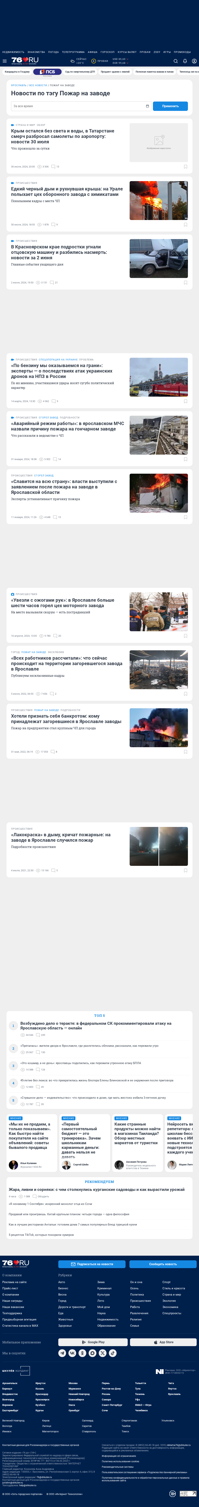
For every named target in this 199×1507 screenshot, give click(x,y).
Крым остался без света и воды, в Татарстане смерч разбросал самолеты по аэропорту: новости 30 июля (62, 136)
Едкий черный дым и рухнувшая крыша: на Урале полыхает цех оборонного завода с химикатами (67, 191)
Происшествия (140, 1301)
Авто (61, 1282)
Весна (62, 1294)
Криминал (104, 1288)
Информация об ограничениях (119, 1456)
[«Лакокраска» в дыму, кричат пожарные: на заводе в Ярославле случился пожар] (159, 846)
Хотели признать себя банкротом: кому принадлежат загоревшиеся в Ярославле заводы (66, 718)
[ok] (82, 1353)
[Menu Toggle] (4, 61)
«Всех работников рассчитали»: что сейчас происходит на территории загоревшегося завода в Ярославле (66, 663)
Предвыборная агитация (19, 1319)
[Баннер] (47, 71)
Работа (135, 1307)
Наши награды (12, 1301)
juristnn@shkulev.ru (12, 1482)
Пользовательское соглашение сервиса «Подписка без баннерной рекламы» (144, 1472)
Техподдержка (12, 1313)
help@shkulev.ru (27, 1485)
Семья (134, 1325)
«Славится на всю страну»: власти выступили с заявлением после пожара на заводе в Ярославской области (64, 487)
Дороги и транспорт (72, 1307)
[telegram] (62, 1353)
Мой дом (103, 1307)
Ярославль (19, 85)
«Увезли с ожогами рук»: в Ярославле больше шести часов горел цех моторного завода (62, 602)
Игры (167, 52)
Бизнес (63, 1288)
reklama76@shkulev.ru (179, 1445)
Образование (106, 1325)
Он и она (136, 1282)
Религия (135, 1319)
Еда (60, 1313)
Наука (101, 1313)
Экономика (170, 1307)
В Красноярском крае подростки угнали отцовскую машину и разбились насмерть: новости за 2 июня (59, 252)
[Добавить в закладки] (185, 166)
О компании (10, 1294)
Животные (65, 1319)
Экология (169, 1301)
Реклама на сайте (14, 1282)
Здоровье (65, 1325)
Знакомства (36, 52)
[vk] (72, 1353)
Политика (137, 1294)
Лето (100, 1301)
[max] (92, 1353)
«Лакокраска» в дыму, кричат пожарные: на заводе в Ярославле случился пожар (61, 837)
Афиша (93, 52)
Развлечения (139, 1313)
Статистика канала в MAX (20, 1325)
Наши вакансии (13, 1307)
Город (62, 1301)
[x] (102, 1353)
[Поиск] (175, 61)
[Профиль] (194, 61)
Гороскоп (108, 52)
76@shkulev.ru (44, 1477)
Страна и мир (171, 1294)
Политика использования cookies (120, 1461)
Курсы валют (127, 52)
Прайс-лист (10, 1288)
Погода (53, 52)
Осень (134, 1288)
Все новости (38, 85)
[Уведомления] (185, 61)
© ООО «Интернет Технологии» (64, 1494)
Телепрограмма (73, 52)
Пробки (145, 52)
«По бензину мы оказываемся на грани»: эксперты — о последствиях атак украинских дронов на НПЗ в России (61, 371)
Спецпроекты (171, 1313)
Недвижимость (13, 52)
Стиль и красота (173, 1288)
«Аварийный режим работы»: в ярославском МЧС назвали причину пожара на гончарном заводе (67, 426)
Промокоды (182, 52)
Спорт (166, 1282)
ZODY (157, 52)
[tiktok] (113, 1353)
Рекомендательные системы (118, 1467)
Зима (101, 1282)
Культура (103, 1294)
